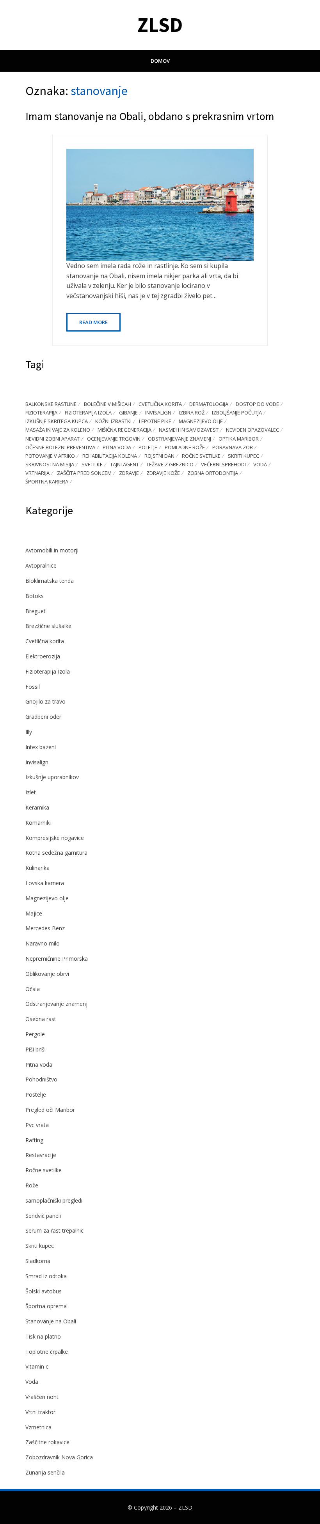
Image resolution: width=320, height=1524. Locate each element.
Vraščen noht (42, 1397)
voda (260, 464)
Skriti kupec (39, 1245)
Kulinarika (37, 867)
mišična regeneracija (124, 429)
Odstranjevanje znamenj (56, 1003)
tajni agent (124, 464)
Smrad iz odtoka (46, 1276)
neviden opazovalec (252, 429)
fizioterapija (41, 412)
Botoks (34, 596)
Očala (32, 989)
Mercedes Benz (45, 928)
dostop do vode (257, 403)
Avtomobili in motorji (51, 550)
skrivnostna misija (49, 464)
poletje (148, 447)
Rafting (34, 1140)
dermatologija (208, 403)
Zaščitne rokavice (47, 1442)
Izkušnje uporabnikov (52, 777)
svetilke (92, 464)
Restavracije (40, 1155)
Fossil (32, 686)
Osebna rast (40, 1019)
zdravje (129, 472)
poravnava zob (232, 447)
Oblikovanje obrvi (47, 973)
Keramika (37, 807)
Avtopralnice (41, 565)
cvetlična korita (160, 403)
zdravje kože (163, 472)
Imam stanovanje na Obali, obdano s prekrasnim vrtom (149, 116)
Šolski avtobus (43, 1291)
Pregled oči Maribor (50, 1109)
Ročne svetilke (43, 1170)
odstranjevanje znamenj (179, 438)
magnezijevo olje (201, 421)
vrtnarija (37, 472)
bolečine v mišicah (107, 403)
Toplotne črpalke (46, 1351)
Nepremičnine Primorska (56, 958)
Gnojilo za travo (45, 701)
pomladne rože (185, 447)
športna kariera (46, 481)
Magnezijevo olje (47, 898)
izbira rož (191, 412)
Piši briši (35, 1049)
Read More (93, 322)
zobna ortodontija (212, 472)
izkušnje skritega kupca (56, 421)
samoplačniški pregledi (53, 1200)
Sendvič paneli (43, 1215)
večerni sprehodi (223, 464)
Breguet (35, 611)
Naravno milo (42, 943)
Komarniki (38, 822)
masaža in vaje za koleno (57, 429)
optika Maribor (239, 438)
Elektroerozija (42, 656)
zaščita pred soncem (84, 472)
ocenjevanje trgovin (113, 438)
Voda (31, 1381)
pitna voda (117, 447)
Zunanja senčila (45, 1472)
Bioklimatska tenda (49, 580)
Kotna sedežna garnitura (56, 852)
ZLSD (160, 24)
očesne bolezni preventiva (60, 447)
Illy (28, 732)
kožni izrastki (113, 421)
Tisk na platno (43, 1336)
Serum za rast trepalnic (54, 1230)
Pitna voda (38, 1064)
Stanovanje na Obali (50, 1321)
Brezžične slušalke (48, 626)
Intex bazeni (40, 747)
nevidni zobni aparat (52, 438)
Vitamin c (36, 1366)
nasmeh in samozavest (189, 429)
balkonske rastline (50, 403)
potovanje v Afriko (50, 455)
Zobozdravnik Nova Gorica (59, 1457)
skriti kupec (243, 455)
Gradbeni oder (43, 716)
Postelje (35, 1094)
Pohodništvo (41, 1079)
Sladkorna (37, 1261)
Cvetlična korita (44, 641)
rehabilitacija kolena (109, 455)
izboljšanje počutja (237, 412)
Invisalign (158, 412)
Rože (31, 1185)
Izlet (30, 792)
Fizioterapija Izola (47, 671)
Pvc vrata (37, 1125)
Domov (160, 60)
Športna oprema (46, 1306)
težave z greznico (170, 464)
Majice (33, 913)
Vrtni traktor (40, 1412)
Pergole (35, 1034)
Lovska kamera (44, 883)
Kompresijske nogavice (54, 837)
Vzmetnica (38, 1427)
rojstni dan (159, 455)
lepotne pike (155, 421)
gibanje (128, 412)
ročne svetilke (201, 455)
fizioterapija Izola (88, 412)
